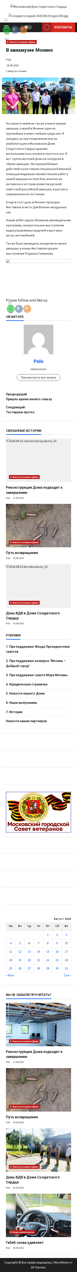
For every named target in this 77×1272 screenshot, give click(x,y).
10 (66, 943)
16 (57, 951)
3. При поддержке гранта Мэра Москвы (37, 675)
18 (10, 960)
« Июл (10, 975)
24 (66, 960)
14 (38, 951)
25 (10, 968)
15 (47, 951)
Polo (8, 59)
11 (10, 951)
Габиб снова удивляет (25, 1242)
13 (29, 951)
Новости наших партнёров (26, 721)
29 (47, 968)
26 (20, 968)
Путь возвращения (22, 553)
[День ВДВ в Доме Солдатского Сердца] (38, 586)
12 (20, 951)
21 (38, 960)
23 (57, 960)
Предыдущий (29, 396)
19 (20, 960)
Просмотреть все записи (38, 377)
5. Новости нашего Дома (21, 41)
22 (47, 960)
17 (66, 951)
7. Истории (14, 712)
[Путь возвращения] (38, 525)
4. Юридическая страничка (26, 684)
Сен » (67, 975)
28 (38, 968)
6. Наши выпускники (21, 703)
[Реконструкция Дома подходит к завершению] (38, 460)
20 (29, 960)
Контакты (63, 27)
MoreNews (61, 1262)
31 (66, 968)
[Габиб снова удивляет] (38, 1215)
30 (57, 968)
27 (29, 968)
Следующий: (20, 409)
